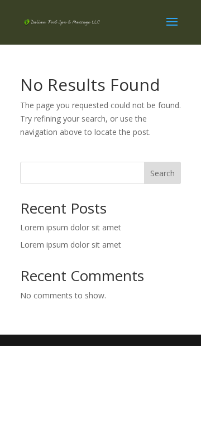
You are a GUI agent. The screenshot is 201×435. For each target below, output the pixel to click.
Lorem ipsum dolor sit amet (70, 227)
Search (162, 173)
